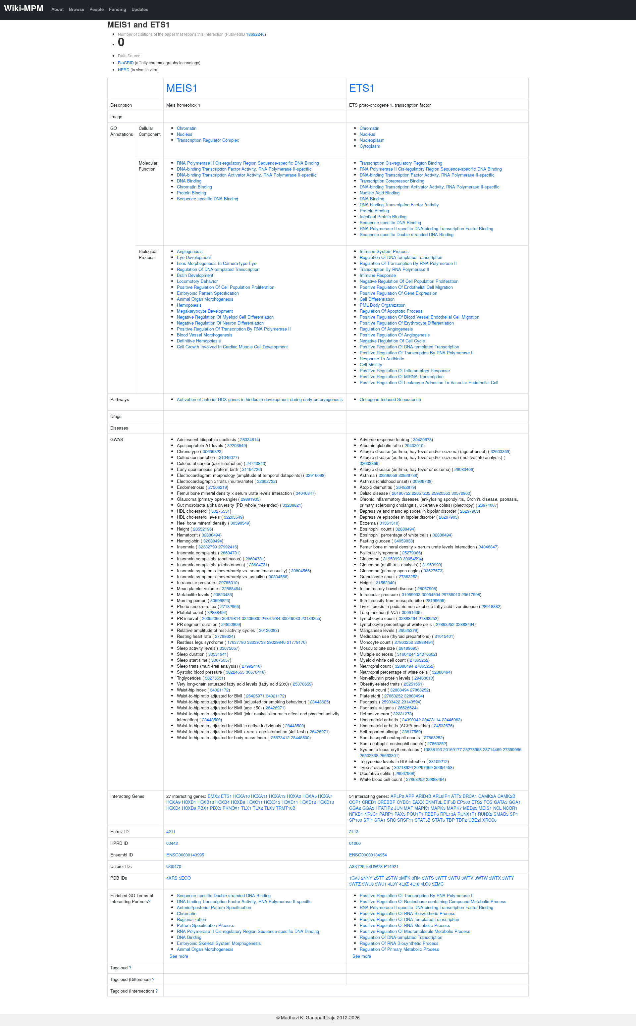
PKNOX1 (231, 808)
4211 (171, 831)
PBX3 (215, 808)
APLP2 (397, 796)
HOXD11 (290, 802)
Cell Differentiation (377, 299)
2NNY (366, 878)
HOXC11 (254, 802)
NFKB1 (356, 814)
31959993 (392, 558)
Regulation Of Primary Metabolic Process (399, 949)
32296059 (388, 475)
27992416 (227, 546)
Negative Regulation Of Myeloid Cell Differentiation (225, 317)
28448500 (211, 719)
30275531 (220, 511)
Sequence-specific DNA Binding (207, 198)
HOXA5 (309, 796)
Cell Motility (371, 364)
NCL (497, 808)
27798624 (224, 636)
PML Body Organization (382, 305)
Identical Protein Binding (383, 216)
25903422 (391, 701)
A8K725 (356, 866)
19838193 (432, 749)
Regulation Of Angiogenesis (386, 329)
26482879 (405, 487)
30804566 (300, 570)
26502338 (369, 755)
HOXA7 (325, 796)
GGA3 (368, 808)
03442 (172, 843)
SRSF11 (405, 820)
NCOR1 (510, 808)
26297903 (469, 511)
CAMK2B (506, 796)
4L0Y (393, 884)
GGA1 (515, 802)
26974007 (487, 505)
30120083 (268, 630)
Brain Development (195, 275)
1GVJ (354, 878)
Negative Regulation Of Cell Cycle (392, 340)
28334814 (249, 439)
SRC (391, 820)
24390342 (411, 719)
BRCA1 (470, 796)
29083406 (463, 469)
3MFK (404, 878)
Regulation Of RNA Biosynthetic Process (399, 943)
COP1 (355, 802)
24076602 (426, 654)
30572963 (460, 493)
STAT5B (423, 820)
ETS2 (476, 802)
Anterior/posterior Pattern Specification (214, 907)
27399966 (512, 749)
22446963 (451, 719)
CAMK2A (487, 796)
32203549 (236, 445)
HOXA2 (294, 796)
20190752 (401, 493)
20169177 (452, 749)
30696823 (212, 451)
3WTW (481, 878)
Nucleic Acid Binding (379, 192)
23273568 (472, 749)
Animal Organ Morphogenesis (205, 299)
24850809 (230, 624)
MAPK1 (421, 808)
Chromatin (186, 128)
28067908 (426, 588)
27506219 (217, 487)
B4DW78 (374, 866)
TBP (450, 820)
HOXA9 (173, 802)
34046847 (305, 493)
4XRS (172, 878)
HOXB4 (222, 802)
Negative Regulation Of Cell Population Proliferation (409, 281)
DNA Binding (189, 181)
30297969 (423, 767)
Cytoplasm (370, 146)
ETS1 (362, 87)
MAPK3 (438, 808)
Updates (140, 9)
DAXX (418, 802)
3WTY (508, 878)
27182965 (229, 606)
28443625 (319, 701)
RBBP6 (432, 814)
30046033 (291, 618)
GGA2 (355, 808)
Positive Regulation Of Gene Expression (398, 293)
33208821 (292, 505)
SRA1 (380, 820)
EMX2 (214, 796)
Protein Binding (191, 192)
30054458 (443, 767)
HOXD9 (189, 808)
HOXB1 (189, 802)
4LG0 (426, 884)
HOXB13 (205, 802)
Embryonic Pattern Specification (208, 293)
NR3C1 (371, 814)
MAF (408, 808)
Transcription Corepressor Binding (392, 181)
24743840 (255, 463)
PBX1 (203, 808)
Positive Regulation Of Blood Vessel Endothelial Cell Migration (419, 317)
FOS (488, 802)
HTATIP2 (384, 808)
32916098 (315, 475)
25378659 (302, 684)
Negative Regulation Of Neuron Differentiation (220, 323)
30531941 (217, 654)
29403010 (414, 445)
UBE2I (474, 820)
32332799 (207, 546)
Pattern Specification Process (205, 925)
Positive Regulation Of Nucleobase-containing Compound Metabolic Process (433, 901)
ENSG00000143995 (185, 854)
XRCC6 (489, 820)
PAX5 (400, 814)
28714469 (492, 749)
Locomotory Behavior (197, 281)
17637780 (236, 642)
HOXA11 (259, 796)
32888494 (211, 535)
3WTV (467, 878)
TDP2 (461, 820)
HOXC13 (272, 802)
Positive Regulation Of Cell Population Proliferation (225, 287)
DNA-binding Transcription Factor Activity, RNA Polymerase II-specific (244, 169)
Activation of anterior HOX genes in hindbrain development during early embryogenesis (260, 399)
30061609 (411, 612)
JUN (398, 808)
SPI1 (368, 820)
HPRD (124, 69)
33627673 (433, 570)
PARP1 (386, 814)
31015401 (444, 636)
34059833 (403, 541)
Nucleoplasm (372, 140)
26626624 (407, 707)
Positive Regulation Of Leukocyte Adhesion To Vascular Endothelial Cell (429, 382)
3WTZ (355, 884)
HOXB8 (238, 802)
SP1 (514, 814)
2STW (392, 878)
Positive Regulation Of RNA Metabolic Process (405, 925)
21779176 (296, 642)
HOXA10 (241, 796)
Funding (117, 9)
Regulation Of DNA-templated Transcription (218, 269)
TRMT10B (285, 808)
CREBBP (387, 802)
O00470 (173, 866)
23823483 (222, 594)
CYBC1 (404, 802)
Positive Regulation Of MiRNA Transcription (402, 376)
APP (409, 796)
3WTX (495, 878)
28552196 (202, 529)
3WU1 (381, 884)
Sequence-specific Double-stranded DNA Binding (406, 234)
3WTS (428, 878)
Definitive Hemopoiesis (199, 340)
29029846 (276, 642)
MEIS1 (182, 87)
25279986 (411, 552)
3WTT (441, 878)
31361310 (389, 523)
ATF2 (456, 796)
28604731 (230, 552)
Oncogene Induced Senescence (390, 399)
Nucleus (184, 134)
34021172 (219, 690)
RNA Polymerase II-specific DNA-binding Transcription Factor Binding (426, 228)
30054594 (412, 558)
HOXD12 (307, 802)
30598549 (240, 523)
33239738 (256, 642)
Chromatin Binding (194, 186)
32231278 (402, 713)
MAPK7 (454, 808)
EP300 (463, 802)
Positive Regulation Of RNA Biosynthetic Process (407, 913)
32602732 (266, 481)
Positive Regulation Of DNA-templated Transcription (409, 346)
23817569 (411, 731)
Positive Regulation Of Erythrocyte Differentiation (407, 323)
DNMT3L (433, 802)
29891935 (250, 499)
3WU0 (368, 884)
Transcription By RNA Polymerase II (394, 269)
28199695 (435, 600)
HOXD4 (173, 808)
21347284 (271, 618)
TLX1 (246, 808)
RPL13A (448, 814)
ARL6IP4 (441, 796)
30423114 (431, 719)
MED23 (470, 808)
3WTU (454, 878)
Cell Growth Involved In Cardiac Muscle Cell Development (232, 346)
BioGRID (126, 62)
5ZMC (438, 884)
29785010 (228, 582)
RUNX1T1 (467, 814)
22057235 (421, 493)
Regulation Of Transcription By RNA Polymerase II (408, 263)
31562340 (385, 582)
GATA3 (500, 802)
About (57, 9)
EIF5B (450, 802)
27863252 (408, 576)
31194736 (251, 469)
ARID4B (423, 796)
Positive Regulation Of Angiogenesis (395, 335)
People (96, 9)
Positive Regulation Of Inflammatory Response (405, 370)
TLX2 (258, 808)
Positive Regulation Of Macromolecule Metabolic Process (415, 931)
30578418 (255, 672)
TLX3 (269, 808)
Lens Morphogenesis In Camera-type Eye (216, 263)
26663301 (389, 755)
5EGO (185, 878)
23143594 (410, 701)
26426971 (255, 696)
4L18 (414, 884)
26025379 (407, 630)
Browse (76, 9)
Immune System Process (384, 251)
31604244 (406, 654)
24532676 (443, 725)
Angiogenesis (190, 251)
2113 (353, 831)
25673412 (280, 737)
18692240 (255, 34)
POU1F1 (415, 814)
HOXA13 (277, 796)
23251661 (413, 684)
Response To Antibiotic (382, 358)
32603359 (500, 451)
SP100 (355, 820)
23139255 (310, 618)
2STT (379, 878)
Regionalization (191, 919)
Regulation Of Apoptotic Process (391, 311)
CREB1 (369, 802)
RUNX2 (485, 814)
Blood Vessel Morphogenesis (205, 335)
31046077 (228, 457)
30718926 (403, 767)
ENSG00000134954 (368, 854)
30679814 (231, 618)
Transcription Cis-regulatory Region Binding (401, 163)
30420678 (422, 439)
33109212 (438, 761)
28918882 (491, 606)
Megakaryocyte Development (205, 311)
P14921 (391, 866)
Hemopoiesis (189, 305)
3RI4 (416, 878)
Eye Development (194, 257)
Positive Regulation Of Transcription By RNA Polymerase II (234, 329)
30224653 (235, 672)
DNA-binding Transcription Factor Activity (399, 204)
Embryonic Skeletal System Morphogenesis (219, 943)
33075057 (229, 648)
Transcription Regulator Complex (208, 140)
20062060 (211, 618)
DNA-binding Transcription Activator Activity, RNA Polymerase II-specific (247, 175)
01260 (355, 843)
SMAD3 (501, 814)
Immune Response (378, 275)
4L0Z (404, 884)
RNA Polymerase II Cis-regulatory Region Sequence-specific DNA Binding (248, 163)
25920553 (441, 493)
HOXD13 (325, 802)
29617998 (470, 594)
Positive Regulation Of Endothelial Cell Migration (406, 287)
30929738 (407, 475)
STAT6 (438, 820)
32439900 (251, 618)
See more (179, 956)
